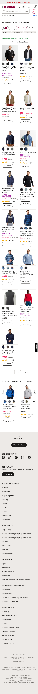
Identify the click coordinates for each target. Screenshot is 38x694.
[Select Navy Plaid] (3, 268)
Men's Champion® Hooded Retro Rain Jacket (8, 229)
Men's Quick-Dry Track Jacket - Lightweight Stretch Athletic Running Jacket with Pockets (28, 194)
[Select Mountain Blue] (4, 401)
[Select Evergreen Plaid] (7, 268)
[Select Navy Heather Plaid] (26, 228)
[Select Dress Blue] (12, 63)
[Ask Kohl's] (34, 11)
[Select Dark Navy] (3, 347)
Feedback (36, 347)
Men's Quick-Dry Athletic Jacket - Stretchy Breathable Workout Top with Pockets (27, 273)
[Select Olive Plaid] (30, 228)
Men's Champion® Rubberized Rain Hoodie (8, 190)
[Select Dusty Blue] (26, 189)
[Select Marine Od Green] (30, 63)
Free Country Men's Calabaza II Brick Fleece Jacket (9, 352)
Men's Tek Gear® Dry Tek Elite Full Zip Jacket (9, 68)
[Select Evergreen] (12, 149)
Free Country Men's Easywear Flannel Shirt (9, 272)
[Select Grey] (7, 308)
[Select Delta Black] (13, 401)
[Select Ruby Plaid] (12, 268)
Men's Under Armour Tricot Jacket (27, 109)
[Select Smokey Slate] (3, 63)
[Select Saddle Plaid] (21, 228)
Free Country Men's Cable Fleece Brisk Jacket (9, 154)
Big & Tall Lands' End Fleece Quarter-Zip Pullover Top (27, 309)
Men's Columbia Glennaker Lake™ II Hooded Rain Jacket (9, 406)
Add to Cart (7, 83)
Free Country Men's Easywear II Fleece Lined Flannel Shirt (27, 233)
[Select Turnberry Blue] (26, 149)
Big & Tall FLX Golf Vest (28, 152)
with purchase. (19, 2)
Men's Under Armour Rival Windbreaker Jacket (27, 68)
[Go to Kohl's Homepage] (9, 7)
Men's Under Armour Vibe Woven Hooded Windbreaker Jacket (9, 110)
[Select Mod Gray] (26, 63)
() (13, 79)
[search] (4, 11)
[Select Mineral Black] (7, 63)
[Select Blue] (21, 268)
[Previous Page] (12, 372)
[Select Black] (7, 149)
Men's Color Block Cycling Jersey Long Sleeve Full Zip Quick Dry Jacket (9, 313)
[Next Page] (23, 372)
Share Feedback (19, 445)
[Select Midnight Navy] (21, 63)
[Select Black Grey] (9, 401)
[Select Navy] (3, 149)
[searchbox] (15, 11)
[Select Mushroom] (7, 347)
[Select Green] (30, 189)
